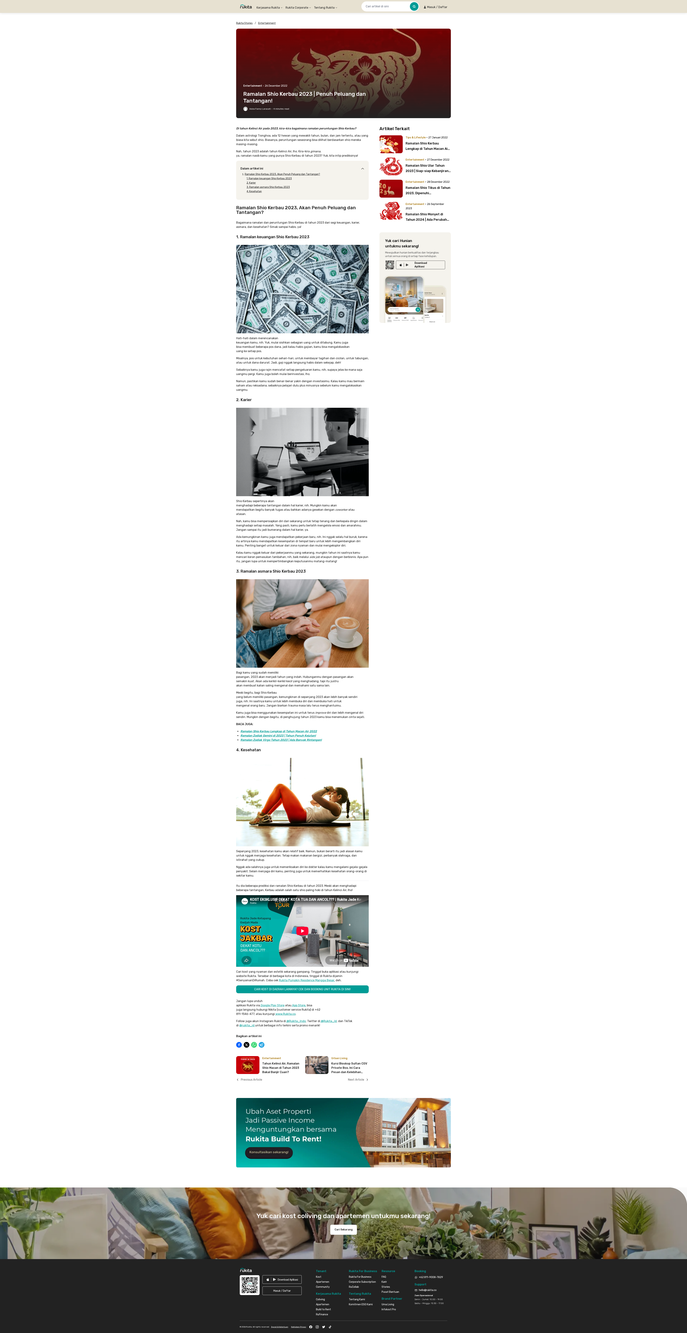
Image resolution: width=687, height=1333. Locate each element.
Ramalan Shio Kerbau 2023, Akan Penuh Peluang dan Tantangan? (282, 174)
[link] (420, 265)
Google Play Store (272, 1005)
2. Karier (251, 182)
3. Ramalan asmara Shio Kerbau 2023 (268, 187)
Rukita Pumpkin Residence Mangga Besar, (307, 980)
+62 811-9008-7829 (431, 1277)
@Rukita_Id (328, 1021)
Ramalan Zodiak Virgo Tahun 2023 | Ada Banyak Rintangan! (281, 740)
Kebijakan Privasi (298, 1327)
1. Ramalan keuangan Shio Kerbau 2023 (269, 178)
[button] (435, 7)
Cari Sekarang (344, 1229)
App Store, (298, 1005)
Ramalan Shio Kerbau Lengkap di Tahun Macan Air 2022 (278, 731)
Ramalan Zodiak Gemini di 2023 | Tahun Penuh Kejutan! (278, 735)
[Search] (414, 6)
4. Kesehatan (254, 191)
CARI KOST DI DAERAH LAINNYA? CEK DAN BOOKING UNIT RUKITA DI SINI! (302, 989)
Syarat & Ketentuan (279, 1327)
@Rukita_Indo (296, 1021)
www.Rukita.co (285, 1014)
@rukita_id (247, 1025)
